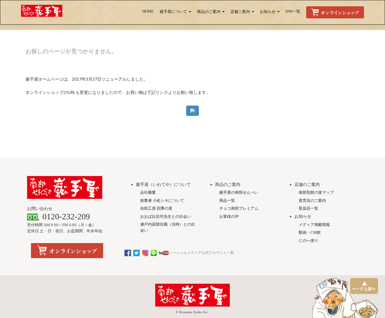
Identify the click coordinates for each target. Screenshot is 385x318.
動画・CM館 (310, 232)
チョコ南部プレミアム (238, 208)
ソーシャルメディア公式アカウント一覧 (201, 253)
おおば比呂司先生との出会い (165, 216)
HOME (148, 11)
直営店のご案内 (312, 200)
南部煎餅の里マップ (316, 192)
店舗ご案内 (240, 12)
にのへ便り (308, 240)
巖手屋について (173, 12)
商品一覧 (227, 200)
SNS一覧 (292, 11)
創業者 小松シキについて (162, 200)
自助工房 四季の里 (156, 208)
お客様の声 (229, 216)
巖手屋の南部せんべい (238, 192)
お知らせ (268, 12)
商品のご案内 (208, 12)
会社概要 (148, 192)
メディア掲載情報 (314, 224)
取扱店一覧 (308, 208)
